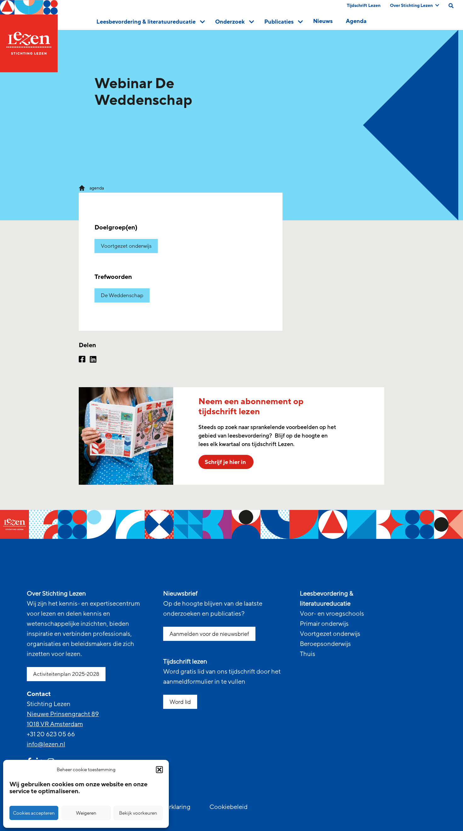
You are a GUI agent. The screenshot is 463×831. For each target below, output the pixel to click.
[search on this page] (451, 6)
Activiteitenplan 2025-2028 (66, 674)
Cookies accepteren (34, 813)
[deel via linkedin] (93, 360)
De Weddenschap (122, 295)
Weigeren (86, 813)
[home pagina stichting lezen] (82, 188)
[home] (29, 36)
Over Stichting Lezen (411, 5)
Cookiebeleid (228, 807)
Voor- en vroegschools (332, 614)
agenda (96, 188)
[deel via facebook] (82, 360)
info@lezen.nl (46, 744)
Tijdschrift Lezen (363, 5)
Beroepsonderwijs (325, 644)
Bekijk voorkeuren (138, 813)
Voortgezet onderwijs (126, 246)
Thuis (307, 654)
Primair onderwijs (324, 624)
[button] (159, 769)
